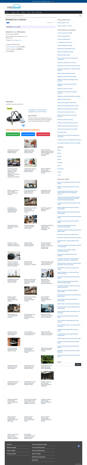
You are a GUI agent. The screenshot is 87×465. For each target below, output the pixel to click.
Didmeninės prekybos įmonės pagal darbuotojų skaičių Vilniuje (30, 299)
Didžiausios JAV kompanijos (38, 456)
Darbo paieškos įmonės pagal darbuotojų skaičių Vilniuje (46, 299)
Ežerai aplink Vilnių (62, 132)
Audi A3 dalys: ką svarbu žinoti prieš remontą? (13, 316)
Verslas (7, 12)
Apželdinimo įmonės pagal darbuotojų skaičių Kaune (13, 383)
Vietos (29, 12)
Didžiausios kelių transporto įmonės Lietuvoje (68, 65)
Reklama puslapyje (11, 447)
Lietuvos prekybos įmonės (63, 39)
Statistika (13, 12)
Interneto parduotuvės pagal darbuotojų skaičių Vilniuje (30, 192)
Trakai (59, 175)
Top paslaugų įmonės (28, 134)
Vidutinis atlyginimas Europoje (64, 45)
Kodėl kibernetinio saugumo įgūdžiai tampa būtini (29, 227)
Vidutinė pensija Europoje (63, 55)
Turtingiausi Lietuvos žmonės (64, 42)
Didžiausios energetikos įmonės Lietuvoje (67, 108)
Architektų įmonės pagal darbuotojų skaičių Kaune (13, 367)
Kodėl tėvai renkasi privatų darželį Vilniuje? (46, 209)
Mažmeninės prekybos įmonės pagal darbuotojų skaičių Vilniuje (30, 210)
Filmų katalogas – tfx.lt (63, 22)
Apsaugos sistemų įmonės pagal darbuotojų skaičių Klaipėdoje (46, 384)
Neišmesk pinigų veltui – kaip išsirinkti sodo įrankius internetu (47, 263)
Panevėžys (60, 162)
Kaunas (59, 153)
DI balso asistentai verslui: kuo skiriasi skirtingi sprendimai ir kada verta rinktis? (14, 264)
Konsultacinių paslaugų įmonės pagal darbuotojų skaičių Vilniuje (12, 210)
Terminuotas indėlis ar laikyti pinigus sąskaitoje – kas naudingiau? (47, 227)
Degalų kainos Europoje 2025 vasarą (66, 48)
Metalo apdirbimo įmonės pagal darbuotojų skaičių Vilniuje (46, 170)
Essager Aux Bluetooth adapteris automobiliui (37, 111)
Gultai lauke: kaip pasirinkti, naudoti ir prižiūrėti (13, 227)
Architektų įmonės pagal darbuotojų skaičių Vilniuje (29, 367)
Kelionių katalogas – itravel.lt (64, 25)
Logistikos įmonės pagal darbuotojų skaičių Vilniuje (46, 192)
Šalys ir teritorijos (36, 453)
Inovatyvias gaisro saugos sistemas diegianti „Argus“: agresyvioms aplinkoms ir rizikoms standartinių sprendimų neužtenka (13, 173)
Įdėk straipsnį (39, 12)
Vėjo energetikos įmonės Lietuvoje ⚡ (66, 112)
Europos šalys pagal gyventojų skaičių (66, 102)
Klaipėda (59, 156)
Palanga (59, 172)
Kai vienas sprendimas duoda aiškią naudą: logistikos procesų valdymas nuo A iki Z (30, 401)
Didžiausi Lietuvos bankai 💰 (64, 99)
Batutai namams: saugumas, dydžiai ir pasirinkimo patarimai (14, 244)
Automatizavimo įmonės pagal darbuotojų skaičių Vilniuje (29, 350)
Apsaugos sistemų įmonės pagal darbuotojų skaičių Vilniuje (46, 401)
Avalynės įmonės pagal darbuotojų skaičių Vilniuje (12, 349)
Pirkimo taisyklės (11, 450)
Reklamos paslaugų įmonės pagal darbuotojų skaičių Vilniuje (13, 192)
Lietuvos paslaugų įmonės (63, 36)
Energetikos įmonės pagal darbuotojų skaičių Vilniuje (13, 281)
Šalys (18, 12)
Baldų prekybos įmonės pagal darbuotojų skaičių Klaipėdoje (13, 419)
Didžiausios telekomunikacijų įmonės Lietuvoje (68, 96)
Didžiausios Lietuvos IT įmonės (64, 88)
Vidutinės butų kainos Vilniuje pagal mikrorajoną (69, 139)
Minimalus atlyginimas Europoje (65, 51)
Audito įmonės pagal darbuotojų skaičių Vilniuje (46, 349)
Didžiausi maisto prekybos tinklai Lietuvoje (68, 105)
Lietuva (15, 27)
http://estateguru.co (16, 40)
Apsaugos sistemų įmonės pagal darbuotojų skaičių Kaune (13, 401)
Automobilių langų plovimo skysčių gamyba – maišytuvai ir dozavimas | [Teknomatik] (47, 245)
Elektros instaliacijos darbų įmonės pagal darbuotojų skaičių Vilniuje (30, 281)
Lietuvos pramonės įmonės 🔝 (64, 33)
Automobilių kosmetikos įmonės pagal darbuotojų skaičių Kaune (29, 436)
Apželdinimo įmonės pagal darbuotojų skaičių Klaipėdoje (46, 367)
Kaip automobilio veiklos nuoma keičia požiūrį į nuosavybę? (47, 333)
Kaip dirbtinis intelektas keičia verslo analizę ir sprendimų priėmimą (46, 281)
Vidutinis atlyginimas (11, 47)
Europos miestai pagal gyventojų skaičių (67, 129)
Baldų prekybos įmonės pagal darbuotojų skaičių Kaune (29, 419)
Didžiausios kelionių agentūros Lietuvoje (67, 122)
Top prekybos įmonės (43, 134)
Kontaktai (9, 444)
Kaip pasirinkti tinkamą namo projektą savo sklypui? (30, 263)
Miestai (23, 12)
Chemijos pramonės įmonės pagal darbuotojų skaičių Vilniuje (29, 316)
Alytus (59, 165)
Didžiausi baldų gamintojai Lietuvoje (66, 73)
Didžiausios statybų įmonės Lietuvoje (66, 62)
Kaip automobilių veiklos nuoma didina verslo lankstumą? (47, 316)
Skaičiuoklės (35, 460)
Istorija (33, 12)
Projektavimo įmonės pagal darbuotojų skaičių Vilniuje (30, 170)
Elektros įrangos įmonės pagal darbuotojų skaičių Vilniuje (13, 299)
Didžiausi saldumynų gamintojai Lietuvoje (67, 126)
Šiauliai (59, 159)
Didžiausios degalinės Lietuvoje (65, 119)
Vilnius (59, 150)
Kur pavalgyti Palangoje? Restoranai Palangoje (68, 143)
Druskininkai (60, 168)
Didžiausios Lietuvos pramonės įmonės (66, 76)
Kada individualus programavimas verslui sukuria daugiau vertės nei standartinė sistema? (47, 152)
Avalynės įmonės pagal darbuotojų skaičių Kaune (12, 333)
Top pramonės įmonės (13, 134)
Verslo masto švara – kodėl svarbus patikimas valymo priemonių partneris (13, 436)
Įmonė (8, 22)
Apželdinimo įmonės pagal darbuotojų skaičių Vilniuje (30, 383)
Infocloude (52, 1)
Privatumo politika (11, 453)
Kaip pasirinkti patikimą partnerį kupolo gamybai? (29, 244)
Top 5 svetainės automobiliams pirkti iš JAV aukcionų (30, 333)
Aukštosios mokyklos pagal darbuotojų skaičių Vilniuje (13, 151)
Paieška (59, 362)
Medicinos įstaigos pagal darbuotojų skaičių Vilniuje (29, 151)
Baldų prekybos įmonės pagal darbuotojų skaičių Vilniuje (46, 419)
